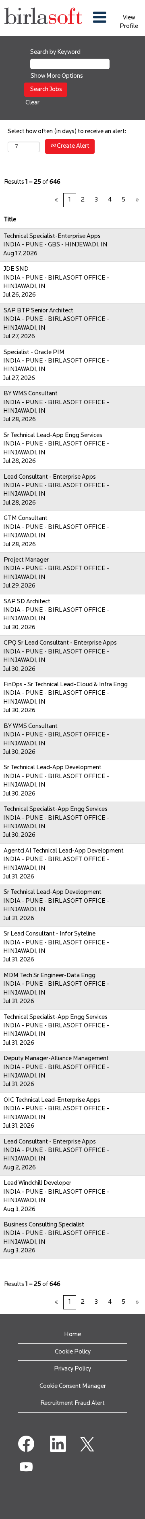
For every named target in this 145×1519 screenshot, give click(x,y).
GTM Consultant (26, 519)
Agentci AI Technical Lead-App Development (64, 851)
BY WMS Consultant (31, 394)
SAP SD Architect (27, 602)
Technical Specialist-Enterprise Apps (52, 236)
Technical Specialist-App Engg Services (56, 809)
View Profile (129, 22)
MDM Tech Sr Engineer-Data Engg (49, 976)
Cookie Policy (73, 1352)
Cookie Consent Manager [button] (72, 1386)
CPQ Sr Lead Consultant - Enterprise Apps (60, 643)
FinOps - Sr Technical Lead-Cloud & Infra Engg (66, 685)
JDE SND (16, 269)
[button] (100, 18)
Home (72, 1335)
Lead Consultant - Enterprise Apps (50, 477)
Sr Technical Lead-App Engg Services (53, 436)
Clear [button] (32, 103)
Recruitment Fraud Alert (72, 1403)
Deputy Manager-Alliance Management (56, 1059)
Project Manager (26, 560)
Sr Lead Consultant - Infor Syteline (49, 934)
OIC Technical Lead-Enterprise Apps (52, 1100)
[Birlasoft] (43, 18)
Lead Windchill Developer (37, 1183)
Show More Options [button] (57, 76)
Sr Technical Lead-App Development (53, 768)
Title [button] (10, 220)
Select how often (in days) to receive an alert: (67, 132)
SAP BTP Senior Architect (38, 311)
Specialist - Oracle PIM (34, 353)
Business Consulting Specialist (44, 1225)
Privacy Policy (72, 1369)
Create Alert (72, 146)
